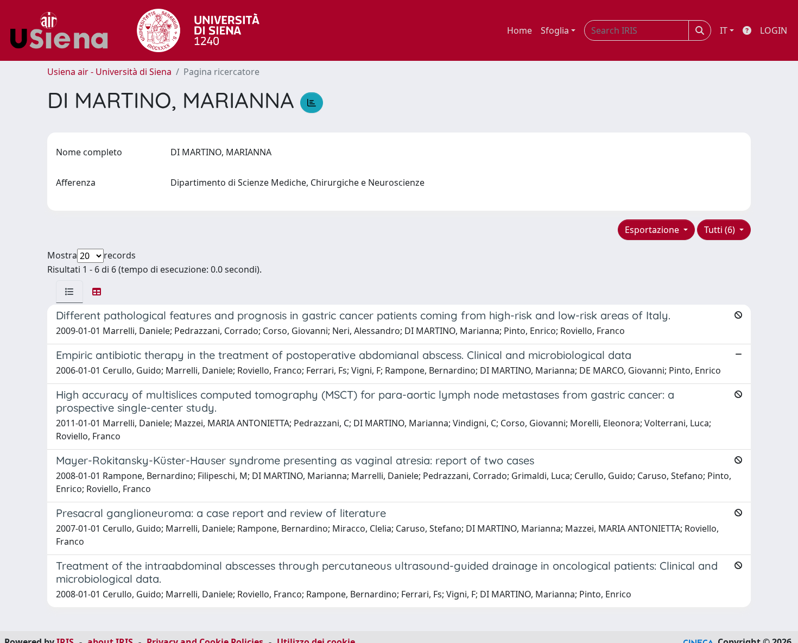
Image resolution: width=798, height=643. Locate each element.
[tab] (69, 291)
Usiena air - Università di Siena (109, 72)
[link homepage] (63, 30)
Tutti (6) (720, 230)
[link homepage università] (198, 30)
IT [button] (723, 30)
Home (519, 30)
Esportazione (653, 230)
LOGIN (773, 30)
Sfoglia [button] (555, 30)
